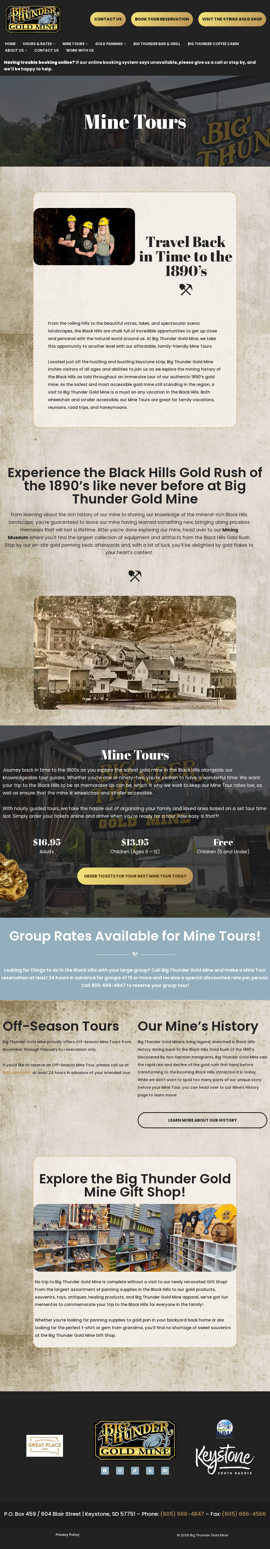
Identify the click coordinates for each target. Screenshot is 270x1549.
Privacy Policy (68, 1534)
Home (10, 43)
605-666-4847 (108, 985)
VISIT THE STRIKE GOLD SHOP (232, 19)
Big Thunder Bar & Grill (156, 43)
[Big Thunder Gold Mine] (34, 19)
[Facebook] (105, 1471)
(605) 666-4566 (244, 1514)
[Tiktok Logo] (135, 1471)
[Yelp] (150, 1471)
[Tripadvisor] (165, 1471)
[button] (54, 44)
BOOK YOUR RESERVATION (162, 19)
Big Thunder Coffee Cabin (213, 43)
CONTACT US (108, 19)
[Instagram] (120, 1471)
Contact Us (46, 50)
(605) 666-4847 (182, 1514)
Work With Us (80, 50)
